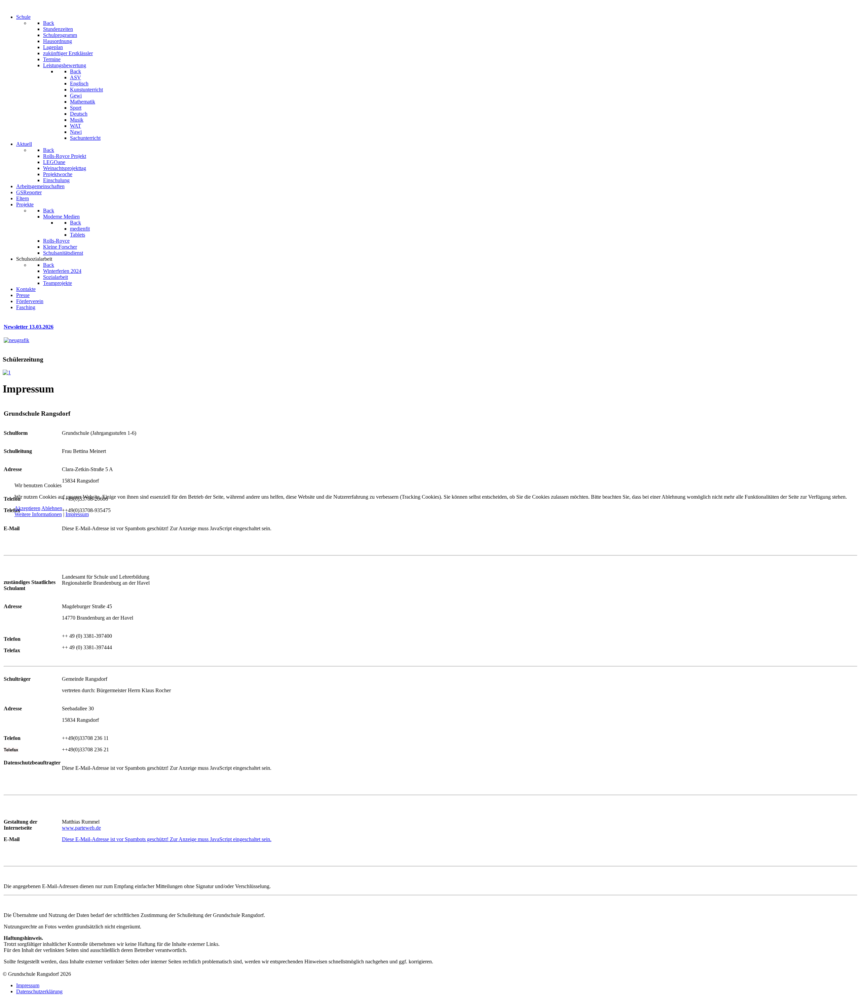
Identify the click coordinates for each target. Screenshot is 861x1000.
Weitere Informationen (38, 514)
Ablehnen (51, 508)
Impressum (77, 514)
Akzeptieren (27, 508)
